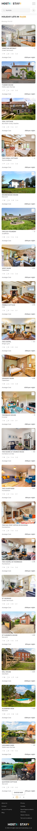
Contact (4, 806)
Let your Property (7, 809)
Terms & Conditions (26, 818)
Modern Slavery (25, 815)
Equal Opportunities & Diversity (27, 810)
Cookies (23, 806)
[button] (13, 797)
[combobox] (16, 10)
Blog (3, 812)
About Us (4, 803)
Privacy (23, 803)
